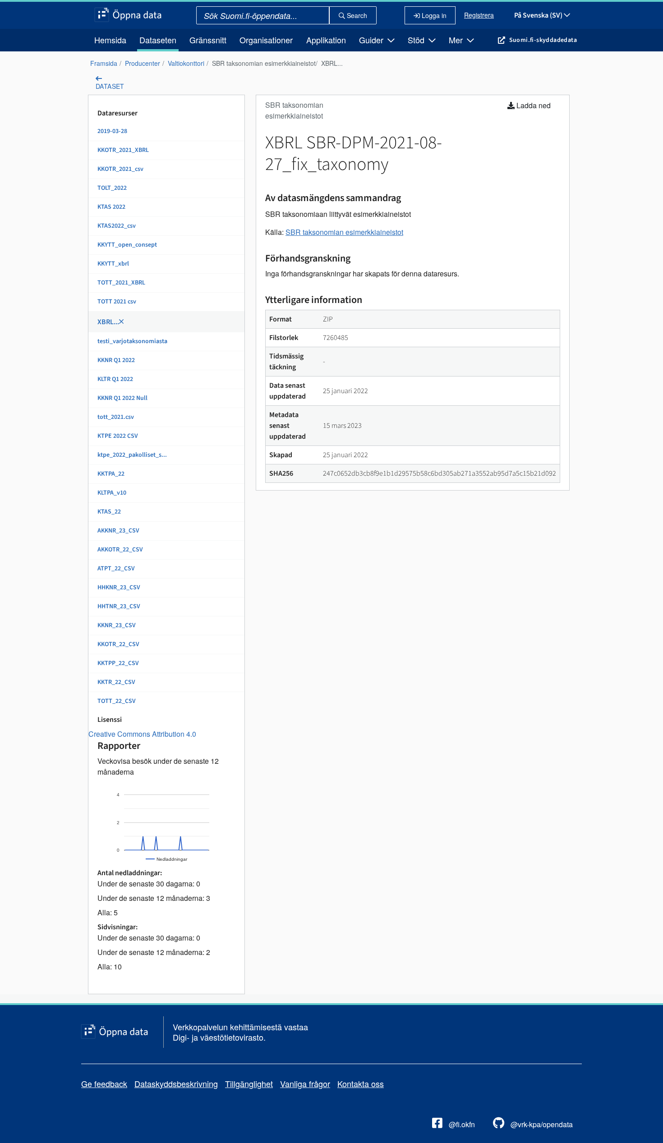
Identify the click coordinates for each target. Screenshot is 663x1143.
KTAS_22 (109, 511)
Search (356, 15)
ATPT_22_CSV (116, 568)
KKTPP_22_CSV (118, 663)
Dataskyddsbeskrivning (176, 1083)
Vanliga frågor (305, 1083)
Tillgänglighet (249, 1083)
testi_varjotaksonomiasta (132, 341)
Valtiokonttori (186, 63)
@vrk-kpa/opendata (541, 1124)
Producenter (142, 63)
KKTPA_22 (110, 473)
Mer (457, 40)
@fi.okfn (461, 1124)
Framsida (103, 63)
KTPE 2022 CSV (117, 436)
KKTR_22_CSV (116, 682)
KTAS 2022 (111, 206)
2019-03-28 (112, 131)
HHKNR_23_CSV (118, 587)
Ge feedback (104, 1083)
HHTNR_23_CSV (118, 606)
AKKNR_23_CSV (118, 530)
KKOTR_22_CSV (118, 644)
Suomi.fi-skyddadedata (543, 40)
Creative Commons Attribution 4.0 (142, 734)
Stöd (417, 40)
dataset (110, 86)
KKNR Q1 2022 (116, 360)
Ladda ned (533, 105)
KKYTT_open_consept (127, 244)
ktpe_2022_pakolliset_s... (132, 454)
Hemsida (110, 40)
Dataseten (157, 40)
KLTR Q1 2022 (115, 379)
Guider (372, 40)
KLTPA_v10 (111, 492)
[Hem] (128, 15)
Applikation (326, 40)
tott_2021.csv (115, 417)
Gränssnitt (207, 40)
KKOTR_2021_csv (120, 169)
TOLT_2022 (112, 188)
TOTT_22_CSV (116, 701)
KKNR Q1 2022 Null (122, 398)
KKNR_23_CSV (116, 625)
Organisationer (266, 40)
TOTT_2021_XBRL (121, 282)
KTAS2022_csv (116, 225)
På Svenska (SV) (539, 15)
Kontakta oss (360, 1083)
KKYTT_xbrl (113, 263)
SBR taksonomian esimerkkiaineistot (264, 63)
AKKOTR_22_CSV (120, 549)
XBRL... (332, 63)
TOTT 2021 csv (116, 301)
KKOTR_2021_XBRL (123, 150)
